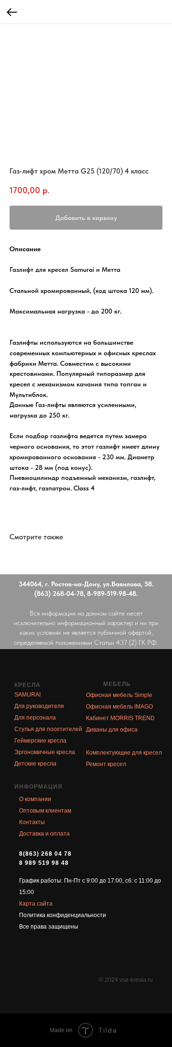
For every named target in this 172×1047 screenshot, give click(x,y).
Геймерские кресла (40, 740)
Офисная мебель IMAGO (119, 706)
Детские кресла (35, 763)
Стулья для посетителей (48, 729)
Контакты (32, 822)
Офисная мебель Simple (119, 695)
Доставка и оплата (44, 833)
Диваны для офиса (112, 729)
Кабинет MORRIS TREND (120, 718)
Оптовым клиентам (45, 810)
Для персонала (35, 717)
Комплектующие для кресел (124, 752)
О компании (35, 799)
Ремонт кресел (106, 764)
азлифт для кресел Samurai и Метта (66, 269)
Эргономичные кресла (44, 752)
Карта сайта (36, 903)
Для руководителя (39, 706)
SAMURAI (27, 694)
